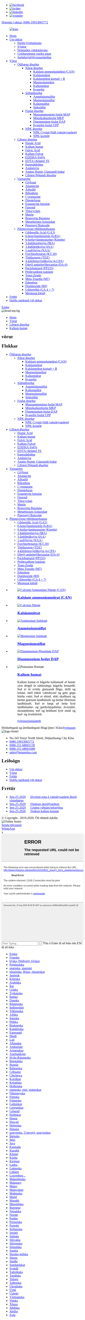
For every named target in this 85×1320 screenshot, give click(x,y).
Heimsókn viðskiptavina (32, 50)
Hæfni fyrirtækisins (29, 43)
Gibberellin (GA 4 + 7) (39, 289)
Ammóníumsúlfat (44, 96)
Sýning (21, 46)
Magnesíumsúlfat (44, 100)
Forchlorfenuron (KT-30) (41, 254)
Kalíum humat (34, 146)
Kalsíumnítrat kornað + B (49, 78)
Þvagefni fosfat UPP (46, 125)
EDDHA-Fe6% (35, 157)
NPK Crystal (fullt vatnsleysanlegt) (55, 132)
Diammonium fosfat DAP (49, 121)
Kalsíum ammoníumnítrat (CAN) (54, 71)
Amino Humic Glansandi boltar (45, 171)
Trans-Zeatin (33, 275)
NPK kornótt (41, 136)
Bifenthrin (31, 193)
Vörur (13, 61)
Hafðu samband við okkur (25, 300)
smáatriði (35, 721)
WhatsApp (8, 828)
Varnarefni (23, 179)
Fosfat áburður (34, 111)
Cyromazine (33, 196)
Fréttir (13, 296)
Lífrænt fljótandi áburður (40, 175)
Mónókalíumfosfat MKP (48, 118)
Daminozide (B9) (36, 286)
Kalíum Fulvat (34, 153)
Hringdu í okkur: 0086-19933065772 (25, 22)
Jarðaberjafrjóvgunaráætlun (34, 57)
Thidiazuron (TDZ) (37, 257)
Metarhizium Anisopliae (40, 221)
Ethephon (31, 282)
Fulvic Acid (32, 150)
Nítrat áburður (34, 68)
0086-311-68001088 (22, 748)
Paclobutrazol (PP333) (39, 268)
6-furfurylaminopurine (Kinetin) (45, 239)
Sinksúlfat (39, 107)
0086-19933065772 (21, 741)
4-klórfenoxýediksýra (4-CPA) (44, 261)
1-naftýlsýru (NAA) (37, 250)
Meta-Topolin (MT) (37, 279)
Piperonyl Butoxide (37, 225)
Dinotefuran (32, 200)
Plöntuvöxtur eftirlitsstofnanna (36, 229)
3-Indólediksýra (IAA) (39, 246)
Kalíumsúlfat (41, 103)
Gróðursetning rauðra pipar (34, 53)
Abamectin (32, 186)
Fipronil (30, 207)
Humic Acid (33, 143)
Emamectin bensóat (37, 204)
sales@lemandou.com (23, 752)
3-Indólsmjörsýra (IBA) (40, 243)
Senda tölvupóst (12, 825)
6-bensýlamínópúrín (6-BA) (42, 236)
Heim (12, 36)
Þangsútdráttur (34, 164)
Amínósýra (32, 168)
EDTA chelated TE (37, 161)
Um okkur (15, 39)
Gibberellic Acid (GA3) (40, 232)
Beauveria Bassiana (37, 218)
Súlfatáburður (33, 93)
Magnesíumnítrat (43, 82)
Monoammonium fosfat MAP (51, 114)
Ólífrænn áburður (28, 64)
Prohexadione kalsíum (39, 271)
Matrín (29, 214)
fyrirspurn (23, 721)
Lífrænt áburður (27, 139)
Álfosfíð (30, 189)
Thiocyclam (32, 211)
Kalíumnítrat (41, 86)
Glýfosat (30, 182)
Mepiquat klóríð (35, 293)
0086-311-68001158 (22, 745)
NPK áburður (33, 128)
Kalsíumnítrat (41, 75)
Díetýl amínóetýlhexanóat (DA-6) (46, 264)
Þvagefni (38, 89)
